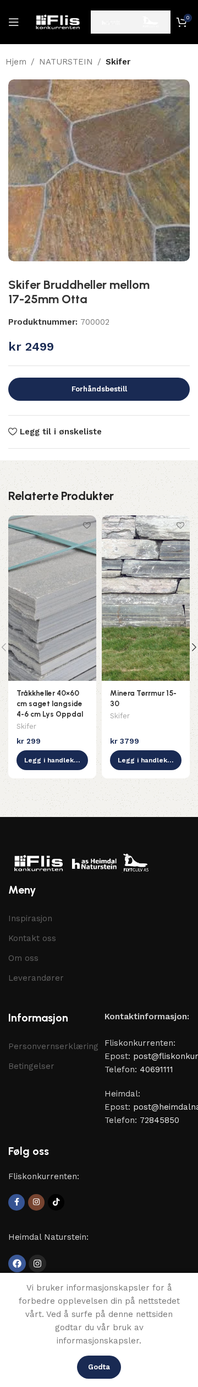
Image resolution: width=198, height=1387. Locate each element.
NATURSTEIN (66, 62)
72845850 (159, 1120)
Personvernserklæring (51, 1046)
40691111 (156, 1069)
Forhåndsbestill (99, 389)
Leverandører (36, 978)
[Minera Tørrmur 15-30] (146, 598)
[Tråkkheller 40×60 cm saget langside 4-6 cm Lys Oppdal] (52, 598)
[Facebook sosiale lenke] (16, 1202)
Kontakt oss (32, 938)
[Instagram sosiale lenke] (36, 1202)
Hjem (16, 62)
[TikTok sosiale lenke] (56, 1202)
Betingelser (31, 1066)
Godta (99, 1367)
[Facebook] (17, 1263)
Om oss (23, 958)
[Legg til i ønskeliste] (86, 525)
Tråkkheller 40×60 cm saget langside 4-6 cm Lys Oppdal (49, 703)
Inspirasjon (30, 918)
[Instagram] (37, 1263)
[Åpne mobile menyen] (14, 22)
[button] (52, 760)
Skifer (118, 62)
